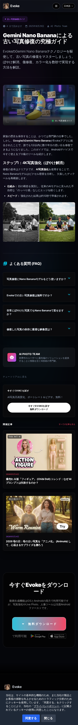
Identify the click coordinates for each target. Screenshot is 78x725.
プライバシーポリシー (46, 706)
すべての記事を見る (67, 424)
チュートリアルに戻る (15, 376)
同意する (31, 718)
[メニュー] (56, 6)
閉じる (48, 718)
